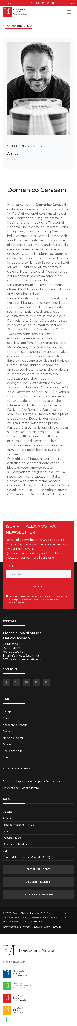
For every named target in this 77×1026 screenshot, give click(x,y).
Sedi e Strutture (13, 751)
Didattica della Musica (16, 844)
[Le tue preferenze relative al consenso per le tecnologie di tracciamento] (6, 1019)
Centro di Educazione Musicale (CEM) (26, 857)
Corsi (6, 718)
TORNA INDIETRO (18, 25)
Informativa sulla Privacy (29, 596)
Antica (13, 154)
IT (67, 3)
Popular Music (12, 837)
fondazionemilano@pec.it (25, 659)
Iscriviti (39, 586)
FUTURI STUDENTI (38, 869)
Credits (57, 927)
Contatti (8, 757)
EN (72, 3)
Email (10, 566)
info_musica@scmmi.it (24, 655)
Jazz (5, 831)
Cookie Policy (42, 927)
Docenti (8, 731)
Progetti (8, 744)
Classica (8, 811)
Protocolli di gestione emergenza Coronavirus (31, 781)
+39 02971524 (16, 651)
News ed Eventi (13, 738)
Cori (5, 850)
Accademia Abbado (15, 725)
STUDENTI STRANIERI (38, 894)
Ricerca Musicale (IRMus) (18, 824)
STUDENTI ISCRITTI (38, 882)
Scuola (7, 712)
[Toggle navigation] (69, 12)
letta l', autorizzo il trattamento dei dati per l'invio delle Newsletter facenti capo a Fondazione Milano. (39, 599)
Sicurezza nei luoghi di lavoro (21, 788)
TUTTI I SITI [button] (7, 3)
